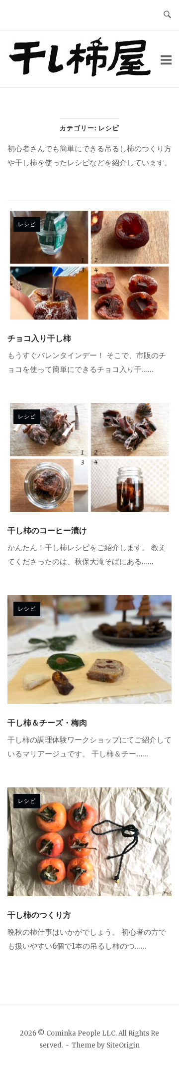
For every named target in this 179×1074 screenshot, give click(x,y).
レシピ (27, 224)
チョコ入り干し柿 (39, 338)
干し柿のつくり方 (39, 915)
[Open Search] (167, 14)
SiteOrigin (123, 1045)
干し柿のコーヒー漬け (47, 530)
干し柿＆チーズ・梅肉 (47, 722)
